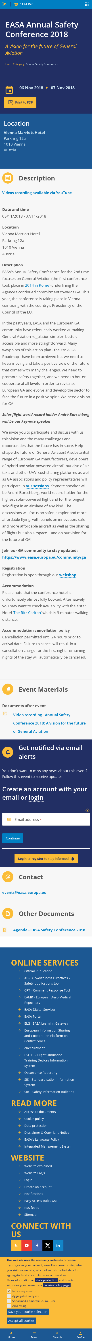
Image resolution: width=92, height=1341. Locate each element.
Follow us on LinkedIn (58, 1245)
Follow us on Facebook (37, 1245)
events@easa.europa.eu (24, 892)
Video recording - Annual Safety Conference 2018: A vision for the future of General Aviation (49, 723)
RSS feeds (31, 1207)
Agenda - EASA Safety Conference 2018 (49, 929)
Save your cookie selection (27, 1311)
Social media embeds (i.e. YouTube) (34, 1301)
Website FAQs (34, 1173)
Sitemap (30, 1214)
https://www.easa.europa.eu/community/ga (44, 557)
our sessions (37, 485)
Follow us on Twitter (47, 1245)
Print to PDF (24, 102)
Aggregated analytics (25, 1296)
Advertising (19, 1306)
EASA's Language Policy (41, 1139)
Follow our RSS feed (16, 1245)
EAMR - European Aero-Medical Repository (47, 1000)
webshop (67, 574)
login (36, 797)
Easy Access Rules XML (41, 1201)
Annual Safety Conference (42, 64)
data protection (46, 1280)
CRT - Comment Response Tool (47, 990)
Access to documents (40, 1112)
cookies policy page (56, 1285)
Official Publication (38, 971)
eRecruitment (34, 1048)
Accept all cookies (21, 1320)
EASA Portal (33, 1016)
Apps (87, 4)
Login (22, 858)
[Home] (11, 1334)
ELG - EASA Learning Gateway (46, 1023)
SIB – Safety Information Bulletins (49, 1092)
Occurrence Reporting (40, 1072)
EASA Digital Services (40, 1009)
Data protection (36, 1125)
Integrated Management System (48, 1146)
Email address (27, 820)
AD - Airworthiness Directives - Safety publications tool (47, 980)
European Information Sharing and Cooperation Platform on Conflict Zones (47, 1035)
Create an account (38, 1187)
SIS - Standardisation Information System (49, 1082)
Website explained (38, 1166)
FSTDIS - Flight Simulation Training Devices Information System (46, 1060)
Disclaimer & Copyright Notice (46, 1132)
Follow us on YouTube (26, 1245)
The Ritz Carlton (27, 612)
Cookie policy (34, 1118)
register (37, 858)
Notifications (33, 1194)
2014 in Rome (37, 285)
